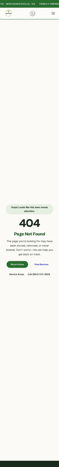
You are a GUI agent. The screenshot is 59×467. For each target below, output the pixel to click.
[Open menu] (53, 13)
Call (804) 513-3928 (39, 274)
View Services (41, 264)
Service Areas (16, 274)
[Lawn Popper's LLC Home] (8, 13)
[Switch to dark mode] (32, 13)
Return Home (17, 264)
